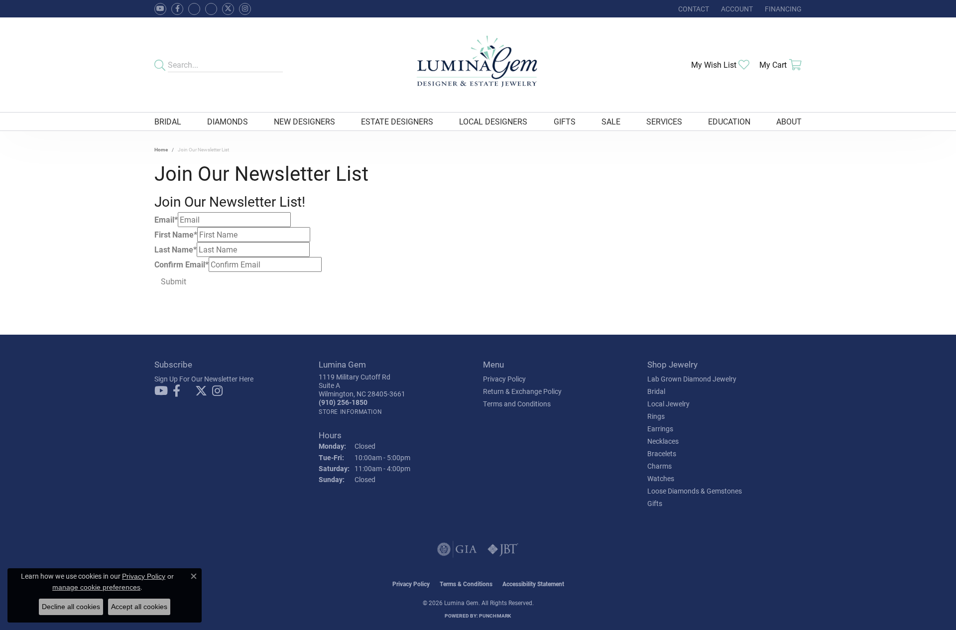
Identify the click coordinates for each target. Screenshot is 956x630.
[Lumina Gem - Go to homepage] (478, 64)
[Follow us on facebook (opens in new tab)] (177, 9)
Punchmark (495, 615)
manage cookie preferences (96, 587)
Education (729, 121)
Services (664, 121)
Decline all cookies (71, 607)
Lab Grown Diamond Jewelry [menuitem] (691, 378)
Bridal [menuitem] (656, 391)
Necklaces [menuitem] (663, 441)
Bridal (167, 121)
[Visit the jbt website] (503, 549)
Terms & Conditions (466, 584)
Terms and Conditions (517, 403)
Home (161, 149)
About (789, 121)
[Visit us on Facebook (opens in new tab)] (194, 9)
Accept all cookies (139, 607)
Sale (610, 121)
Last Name (175, 249)
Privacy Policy (504, 378)
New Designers (304, 121)
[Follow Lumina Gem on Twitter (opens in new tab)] (228, 9)
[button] (736, 8)
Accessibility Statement (533, 584)
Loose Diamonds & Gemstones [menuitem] (694, 491)
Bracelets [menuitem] (661, 453)
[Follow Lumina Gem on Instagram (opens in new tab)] (245, 9)
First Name (175, 234)
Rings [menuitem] (656, 416)
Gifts (565, 121)
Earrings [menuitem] (660, 428)
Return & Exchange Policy (522, 391)
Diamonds (227, 121)
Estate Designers (397, 121)
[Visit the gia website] (457, 549)
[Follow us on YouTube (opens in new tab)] (160, 9)
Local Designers (493, 121)
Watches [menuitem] (660, 478)
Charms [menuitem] (659, 466)
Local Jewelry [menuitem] (668, 403)
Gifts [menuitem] (654, 503)
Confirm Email (181, 264)
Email (166, 219)
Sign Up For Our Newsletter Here (203, 378)
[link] (692, 8)
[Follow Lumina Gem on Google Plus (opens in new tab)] (211, 9)
